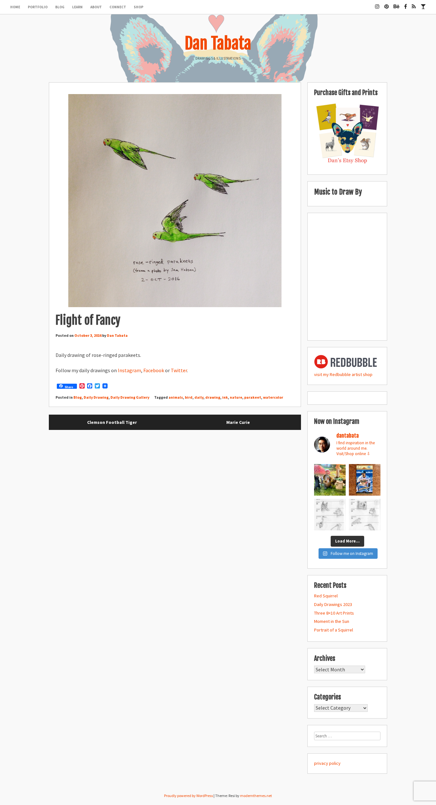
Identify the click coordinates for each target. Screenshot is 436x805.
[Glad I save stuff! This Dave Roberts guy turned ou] (364, 480)
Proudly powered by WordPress (188, 795)
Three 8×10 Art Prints (334, 613)
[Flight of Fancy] (175, 201)
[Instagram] (377, 4)
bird (188, 397)
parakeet (252, 397)
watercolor (273, 397)
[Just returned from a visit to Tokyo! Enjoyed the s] (330, 480)
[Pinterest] (386, 4)
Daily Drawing (96, 397)
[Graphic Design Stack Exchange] (423, 4)
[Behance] (396, 4)
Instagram (129, 370)
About (96, 7)
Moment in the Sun (331, 621)
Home (15, 7)
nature (236, 397)
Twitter (179, 370)
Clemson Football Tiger (112, 422)
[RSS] (414, 4)
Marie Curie (238, 422)
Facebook (153, 370)
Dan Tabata (218, 43)
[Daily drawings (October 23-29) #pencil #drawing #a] (364, 514)
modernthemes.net (256, 795)
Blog (59, 7)
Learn (77, 7)
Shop (138, 7)
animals (176, 397)
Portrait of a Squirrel (333, 630)
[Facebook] (405, 4)
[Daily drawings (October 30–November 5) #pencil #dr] (330, 514)
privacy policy (327, 763)
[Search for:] (347, 736)
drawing (212, 397)
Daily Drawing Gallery (129, 397)
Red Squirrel (326, 596)
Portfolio (38, 7)
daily (198, 397)
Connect (117, 7)
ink (225, 397)
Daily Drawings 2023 (333, 604)
